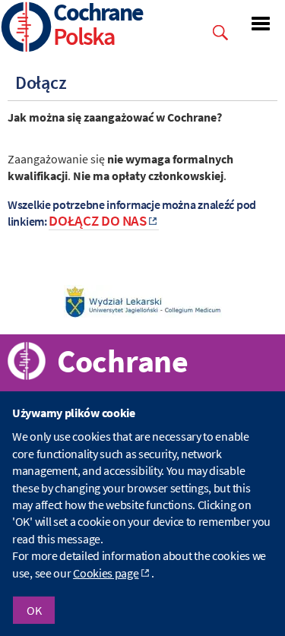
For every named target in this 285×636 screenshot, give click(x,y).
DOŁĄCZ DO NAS (97, 220)
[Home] (26, 28)
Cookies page (105, 573)
